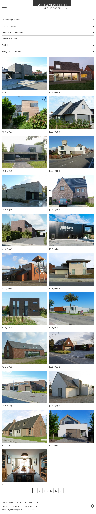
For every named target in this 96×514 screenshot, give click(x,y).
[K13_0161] (71, 230)
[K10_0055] (71, 387)
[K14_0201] (71, 308)
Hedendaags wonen (11, 19)
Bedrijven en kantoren (12, 51)
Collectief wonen (9, 38)
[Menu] (4, 6)
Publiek (5, 45)
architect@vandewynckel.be (13, 510)
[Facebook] (92, 506)
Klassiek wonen (9, 26)
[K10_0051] (24, 152)
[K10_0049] (24, 230)
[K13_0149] (71, 269)
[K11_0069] (24, 348)
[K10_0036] (71, 191)
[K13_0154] (71, 73)
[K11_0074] (24, 269)
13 (56, 491)
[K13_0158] (71, 152)
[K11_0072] (71, 348)
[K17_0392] (24, 426)
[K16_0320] (24, 308)
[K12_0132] (24, 387)
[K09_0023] (24, 112)
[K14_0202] (71, 426)
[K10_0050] (71, 112)
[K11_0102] (24, 465)
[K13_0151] (24, 73)
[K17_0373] (24, 191)
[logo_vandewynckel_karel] (52, 6)
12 (51, 491)
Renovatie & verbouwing (13, 32)
